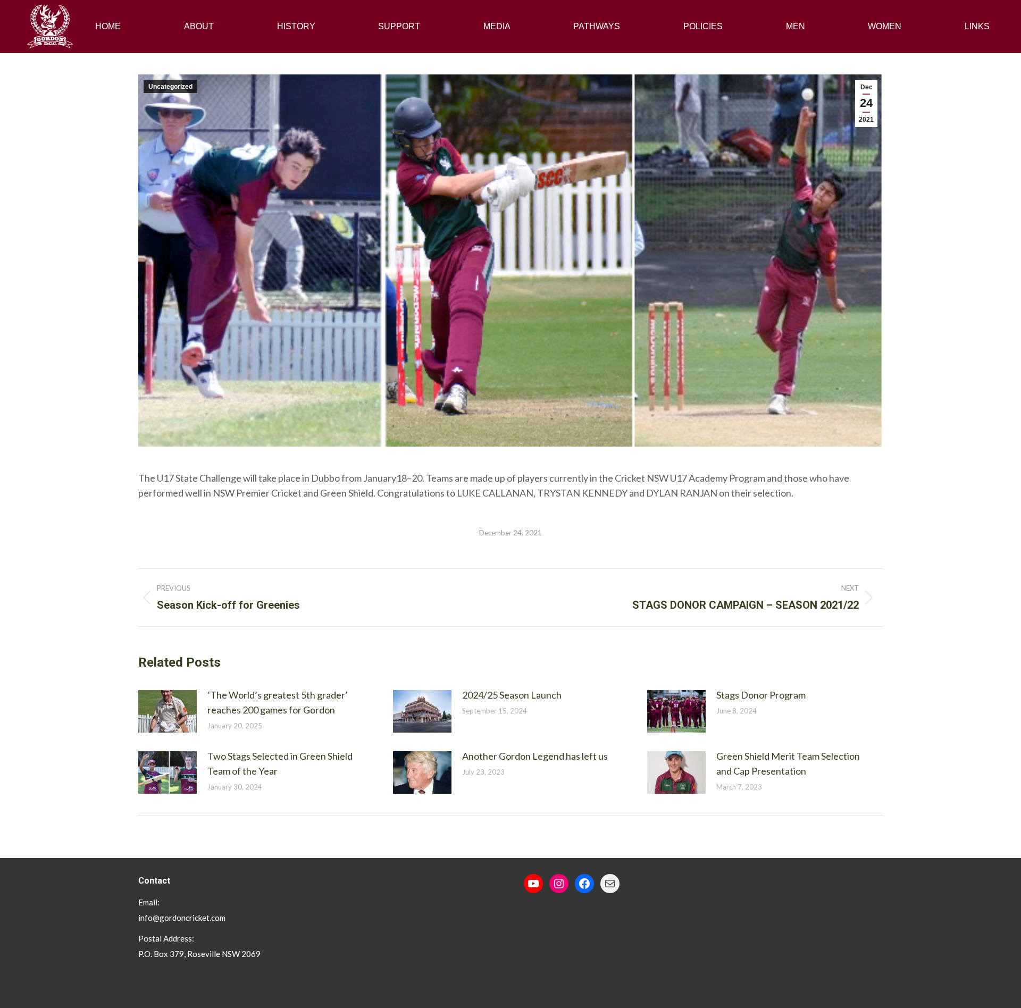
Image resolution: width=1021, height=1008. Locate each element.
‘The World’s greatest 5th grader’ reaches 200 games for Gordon (277, 702)
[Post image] (167, 711)
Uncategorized (170, 86)
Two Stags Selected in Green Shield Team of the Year (280, 763)
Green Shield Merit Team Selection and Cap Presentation (788, 763)
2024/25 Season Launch (512, 695)
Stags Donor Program (761, 695)
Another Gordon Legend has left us (535, 756)
